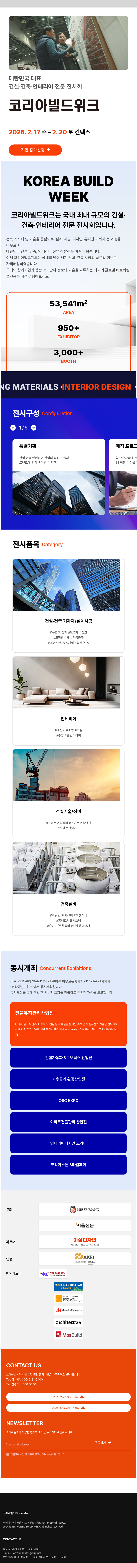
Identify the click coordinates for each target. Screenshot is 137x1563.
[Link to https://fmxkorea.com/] (68, 1035)
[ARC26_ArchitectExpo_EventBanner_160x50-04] (68, 1319)
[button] (13, 428)
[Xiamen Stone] (68, 1283)
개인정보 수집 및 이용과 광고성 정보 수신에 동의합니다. (37, 1454)
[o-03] (85, 1236)
